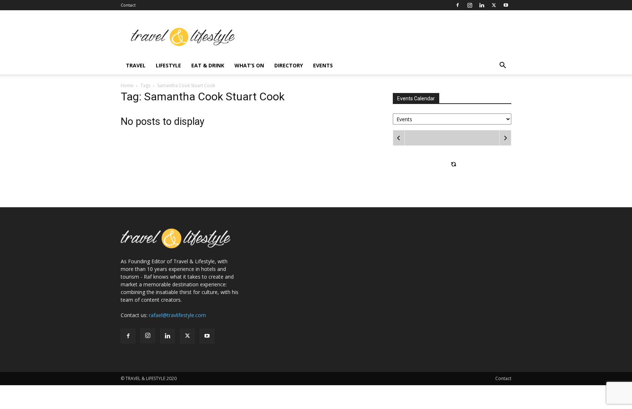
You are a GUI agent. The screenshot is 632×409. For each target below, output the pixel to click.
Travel (136, 65)
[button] (502, 66)
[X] (493, 5)
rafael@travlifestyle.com (177, 315)
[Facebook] (457, 5)
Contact (128, 5)
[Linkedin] (481, 5)
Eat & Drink (207, 65)
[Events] (452, 118)
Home (127, 85)
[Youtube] (505, 5)
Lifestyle (168, 65)
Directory (288, 65)
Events (323, 65)
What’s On (249, 65)
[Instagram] (469, 5)
